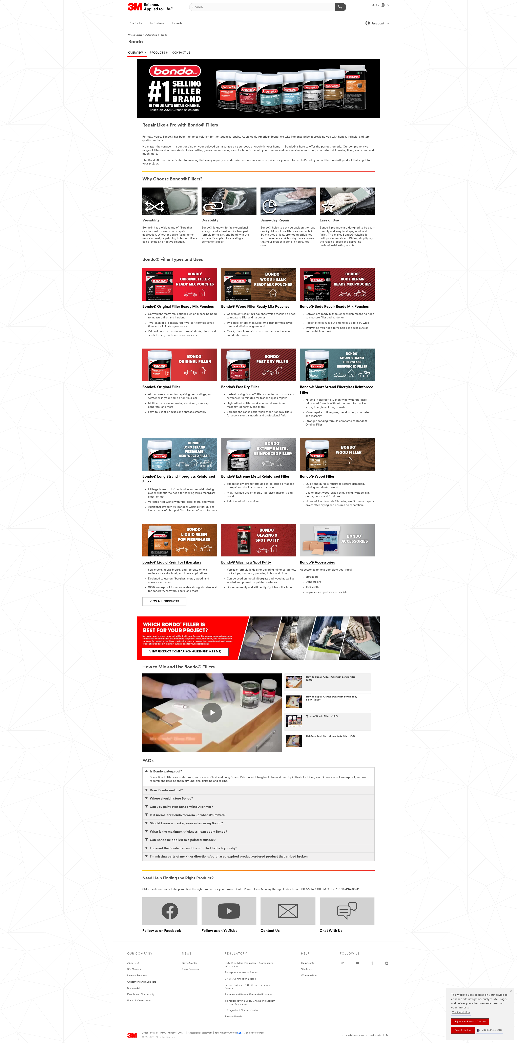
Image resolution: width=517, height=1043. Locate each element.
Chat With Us (331, 931)
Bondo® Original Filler (161, 387)
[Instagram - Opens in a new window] (387, 963)
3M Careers (134, 969)
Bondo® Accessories (317, 563)
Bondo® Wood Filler (317, 477)
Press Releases (190, 969)
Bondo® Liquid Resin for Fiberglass (171, 563)
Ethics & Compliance (139, 1000)
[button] (489, 1030)
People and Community (140, 994)
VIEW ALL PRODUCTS (164, 601)
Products (135, 23)
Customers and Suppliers (141, 982)
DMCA (181, 1033)
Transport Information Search (241, 972)
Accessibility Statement (200, 1033)
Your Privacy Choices (226, 1033)
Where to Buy (309, 975)
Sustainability (135, 988)
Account (378, 23)
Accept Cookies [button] (463, 1030)
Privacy (154, 1033)
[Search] (340, 7)
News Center (189, 963)
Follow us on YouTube (219, 931)
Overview (135, 52)
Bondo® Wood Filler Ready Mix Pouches (255, 307)
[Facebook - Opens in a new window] (372, 963)
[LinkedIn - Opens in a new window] (343, 963)
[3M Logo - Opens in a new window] (150, 7)
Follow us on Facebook (161, 931)
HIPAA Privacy (167, 1033)
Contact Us (181, 52)
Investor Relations (137, 975)
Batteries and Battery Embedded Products (248, 994)
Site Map (306, 969)
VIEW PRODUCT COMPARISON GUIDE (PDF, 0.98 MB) (185, 651)
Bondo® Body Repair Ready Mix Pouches (334, 307)
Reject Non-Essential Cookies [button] (470, 1022)
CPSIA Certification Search (240, 979)
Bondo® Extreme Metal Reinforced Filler (255, 477)
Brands (177, 23)
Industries (157, 23)
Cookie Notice (461, 1012)
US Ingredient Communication (242, 1010)
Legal (145, 1033)
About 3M (133, 963)
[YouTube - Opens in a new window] (357, 963)
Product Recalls (234, 1016)
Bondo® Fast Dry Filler (240, 387)
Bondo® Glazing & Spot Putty (246, 563)
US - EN (375, 5)
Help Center (308, 963)
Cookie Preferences (254, 1033)
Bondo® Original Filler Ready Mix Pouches (178, 307)
